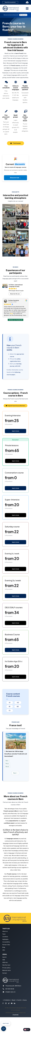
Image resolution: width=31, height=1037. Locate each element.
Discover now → (15, 177)
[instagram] (6, 1003)
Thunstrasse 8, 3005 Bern (13, 986)
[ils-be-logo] (15, 914)
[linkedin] (14, 1003)
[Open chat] (3, 1028)
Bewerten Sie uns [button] (15, 293)
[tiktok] (8, 1003)
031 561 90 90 (9, 989)
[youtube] (11, 1003)
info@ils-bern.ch (10, 992)
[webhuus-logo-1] (15, 1014)
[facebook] (3, 1003)
